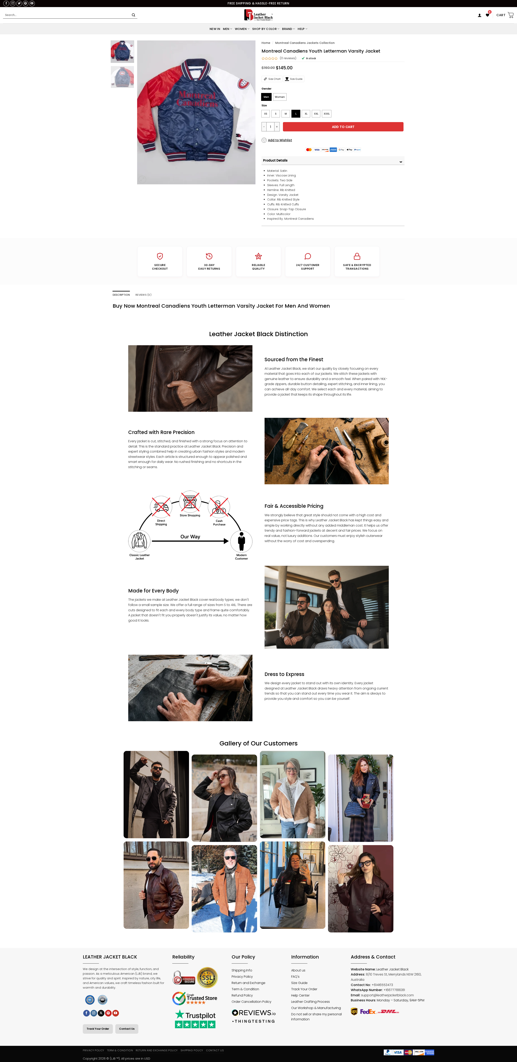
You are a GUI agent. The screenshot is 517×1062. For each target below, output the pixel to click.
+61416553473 (382, 985)
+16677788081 (394, 990)
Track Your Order (98, 1029)
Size (264, 105)
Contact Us (127, 1029)
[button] (480, 15)
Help (301, 29)
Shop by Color (264, 29)
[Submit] (133, 15)
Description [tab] (121, 295)
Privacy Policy (93, 1050)
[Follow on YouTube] (32, 3)
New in (215, 29)
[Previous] (144, 112)
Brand (287, 29)
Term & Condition (120, 1050)
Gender (266, 88)
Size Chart (274, 79)
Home (266, 43)
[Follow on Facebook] (6, 3)
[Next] (248, 112)
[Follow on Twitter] (19, 3)
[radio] (266, 96)
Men (226, 29)
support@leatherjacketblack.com (387, 995)
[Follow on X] (101, 1013)
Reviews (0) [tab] (144, 295)
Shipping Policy (192, 1050)
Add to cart (343, 127)
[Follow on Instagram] (13, 3)
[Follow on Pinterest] (25, 3)
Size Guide (296, 79)
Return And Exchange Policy (157, 1050)
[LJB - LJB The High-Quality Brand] (259, 15)
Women (241, 29)
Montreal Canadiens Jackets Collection (305, 43)
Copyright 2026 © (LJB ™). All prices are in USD (116, 1058)
